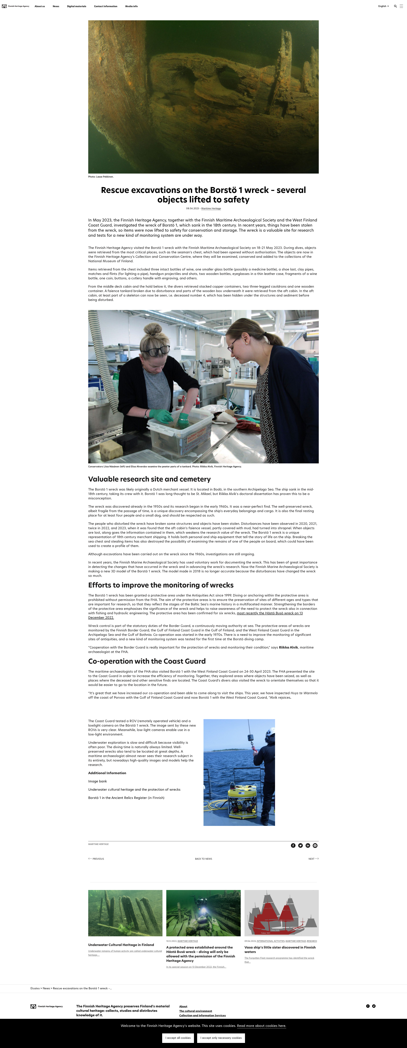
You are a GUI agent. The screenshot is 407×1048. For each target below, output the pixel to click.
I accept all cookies (178, 1038)
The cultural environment (195, 1011)
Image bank (97, 781)
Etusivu (35, 988)
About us (40, 6)
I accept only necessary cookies (221, 1038)
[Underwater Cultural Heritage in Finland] (125, 913)
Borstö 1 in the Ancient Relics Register (117, 798)
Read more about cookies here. (261, 1026)
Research (312, 941)
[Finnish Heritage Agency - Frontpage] (15, 6)
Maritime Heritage (211, 209)
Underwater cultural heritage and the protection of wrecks (134, 789)
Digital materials (76, 6)
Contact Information (105, 6)
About (183, 1006)
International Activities (271, 941)
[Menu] (401, 7)
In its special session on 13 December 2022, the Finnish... (196, 967)
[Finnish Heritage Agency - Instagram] (373, 1006)
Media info (131, 6)
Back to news (203, 859)
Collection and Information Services (202, 1016)
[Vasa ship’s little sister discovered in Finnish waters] (282, 913)
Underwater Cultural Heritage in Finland (121, 945)
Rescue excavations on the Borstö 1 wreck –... (82, 988)
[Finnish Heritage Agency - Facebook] (368, 1006)
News (56, 6)
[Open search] (395, 6)
